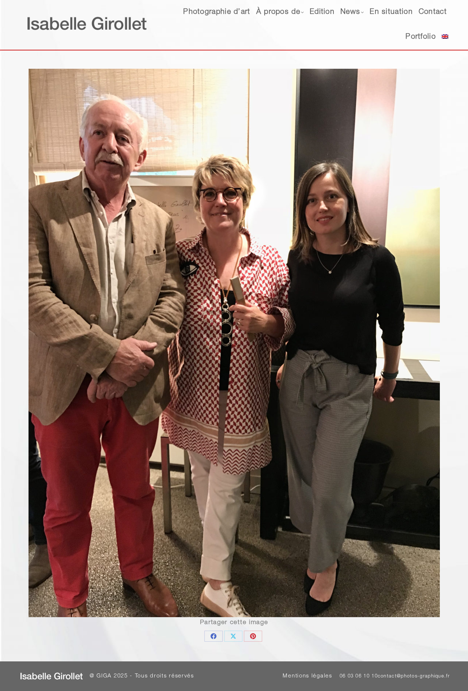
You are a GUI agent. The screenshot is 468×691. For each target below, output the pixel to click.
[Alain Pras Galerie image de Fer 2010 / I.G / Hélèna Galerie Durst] (234, 343)
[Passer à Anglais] (445, 37)
